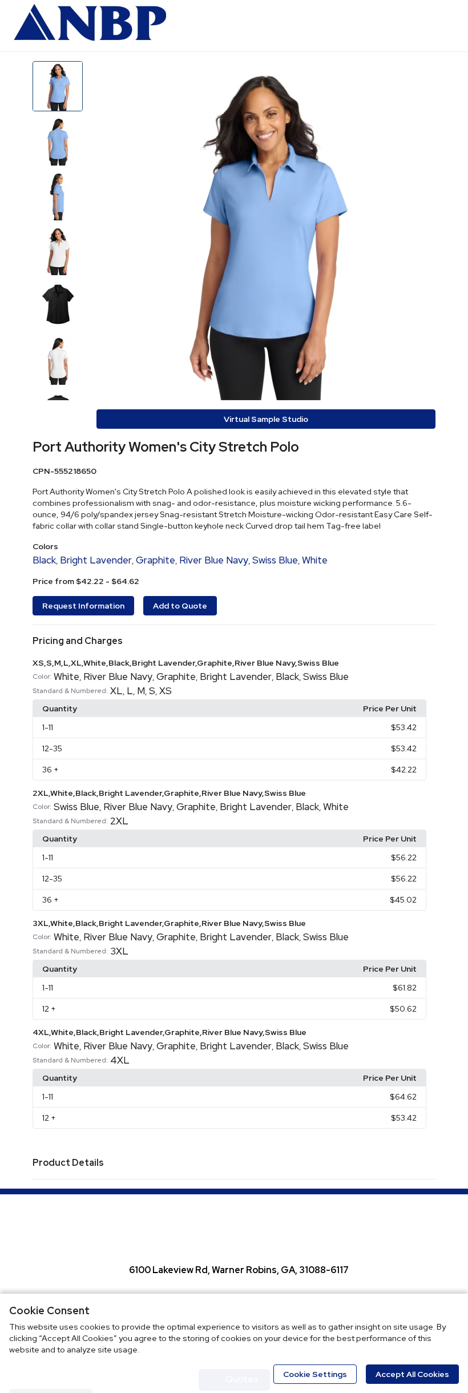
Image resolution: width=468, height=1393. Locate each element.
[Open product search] (419, 25)
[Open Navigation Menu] (442, 25)
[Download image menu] (421, 75)
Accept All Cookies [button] (412, 1374)
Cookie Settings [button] (315, 1374)
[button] (234, 641)
